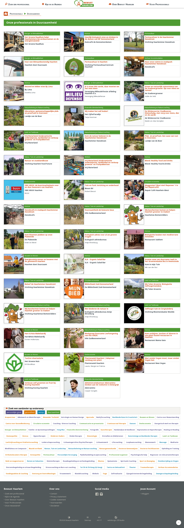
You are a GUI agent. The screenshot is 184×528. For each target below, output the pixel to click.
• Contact (53, 493)
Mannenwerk (150, 442)
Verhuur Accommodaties (168, 467)
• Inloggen (144, 493)
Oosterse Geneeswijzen (128, 448)
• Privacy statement (57, 496)
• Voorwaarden (55, 502)
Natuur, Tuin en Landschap (55, 448)
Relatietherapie (53, 461)
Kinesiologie (92, 436)
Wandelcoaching (81, 474)
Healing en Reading (171, 430)
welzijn (41, 412)
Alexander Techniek (51, 417)
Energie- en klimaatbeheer (15, 430)
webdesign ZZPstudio (116, 520)
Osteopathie (35, 455)
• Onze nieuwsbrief (12, 505)
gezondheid (30, 412)
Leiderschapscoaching (51, 442)
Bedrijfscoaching (103, 417)
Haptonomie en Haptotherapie (149, 430)
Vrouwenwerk (65, 474)
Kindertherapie (76, 436)
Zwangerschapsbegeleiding (167, 474)
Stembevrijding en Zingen (168, 461)
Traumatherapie (147, 467)
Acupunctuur (10, 417)
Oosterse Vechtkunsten (149, 448)
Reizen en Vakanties (35, 461)
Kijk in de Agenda (53, 4)
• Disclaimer (54, 505)
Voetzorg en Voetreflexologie (44, 474)
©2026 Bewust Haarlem (69, 520)
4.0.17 (99, 520)
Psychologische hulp (139, 455)
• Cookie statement (57, 499)
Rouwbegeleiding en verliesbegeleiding (79, 461)
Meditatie (174, 442)
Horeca (25, 436)
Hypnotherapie (39, 436)
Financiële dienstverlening (77, 430)
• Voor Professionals (12, 502)
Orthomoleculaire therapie (16, 455)
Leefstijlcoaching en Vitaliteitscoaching (22, 442)
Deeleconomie (145, 423)
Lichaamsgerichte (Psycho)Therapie (78, 442)
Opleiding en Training (170, 448)
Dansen (133, 423)
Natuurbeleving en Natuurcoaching (82, 448)
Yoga (105, 474)
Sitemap (87, 520)
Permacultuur (49, 455)
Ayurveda (90, 417)
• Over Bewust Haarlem (14, 499)
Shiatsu (101, 461)
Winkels (95, 474)
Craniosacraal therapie (116, 423)
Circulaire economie (41, 423)
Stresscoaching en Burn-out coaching (61, 467)
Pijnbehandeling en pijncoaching (93, 455)
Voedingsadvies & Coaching (17, 474)
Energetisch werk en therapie (166, 423)
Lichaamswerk (102, 442)
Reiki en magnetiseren (15, 461)
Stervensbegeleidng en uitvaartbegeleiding (23, 467)
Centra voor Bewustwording (168, 417)
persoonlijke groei (14, 412)
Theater (132, 467)
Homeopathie (11, 436)
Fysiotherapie (106, 430)
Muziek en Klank (35, 448)
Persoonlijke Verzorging (67, 455)
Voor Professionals (159, 4)
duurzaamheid (53, 412)
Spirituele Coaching (128, 461)
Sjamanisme (112, 461)
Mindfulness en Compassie (15, 448)
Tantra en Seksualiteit (116, 467)
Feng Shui (61, 430)
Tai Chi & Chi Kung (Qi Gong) (91, 467)
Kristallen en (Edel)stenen (112, 436)
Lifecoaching (117, 442)
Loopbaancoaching (133, 442)
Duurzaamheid (33, 13)
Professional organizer (118, 455)
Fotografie (94, 430)
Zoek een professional (18, 4)
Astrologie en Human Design (72, 417)
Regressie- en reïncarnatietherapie (164, 455)
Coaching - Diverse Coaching (64, 423)
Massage (163, 442)
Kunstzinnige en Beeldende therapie (142, 436)
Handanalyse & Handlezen (124, 430)
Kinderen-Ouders (57, 436)
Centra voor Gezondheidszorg (18, 423)
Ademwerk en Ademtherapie (29, 417)
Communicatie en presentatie (91, 423)
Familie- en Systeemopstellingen (42, 430)
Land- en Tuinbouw (170, 436)
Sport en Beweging (147, 461)
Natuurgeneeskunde (107, 448)
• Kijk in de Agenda (12, 496)
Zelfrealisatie (116, 474)
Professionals (16, 13)
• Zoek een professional (14, 493)
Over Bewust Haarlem (123, 4)
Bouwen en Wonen (147, 417)
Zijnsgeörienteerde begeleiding (139, 474)
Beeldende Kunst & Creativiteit (124, 417)
